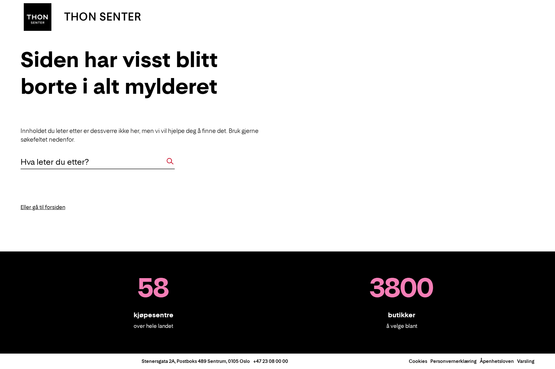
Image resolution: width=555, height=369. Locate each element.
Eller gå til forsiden (43, 207)
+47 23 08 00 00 (270, 361)
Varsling (525, 361)
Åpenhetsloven (497, 361)
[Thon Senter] (37, 16)
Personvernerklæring (453, 361)
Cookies (418, 361)
